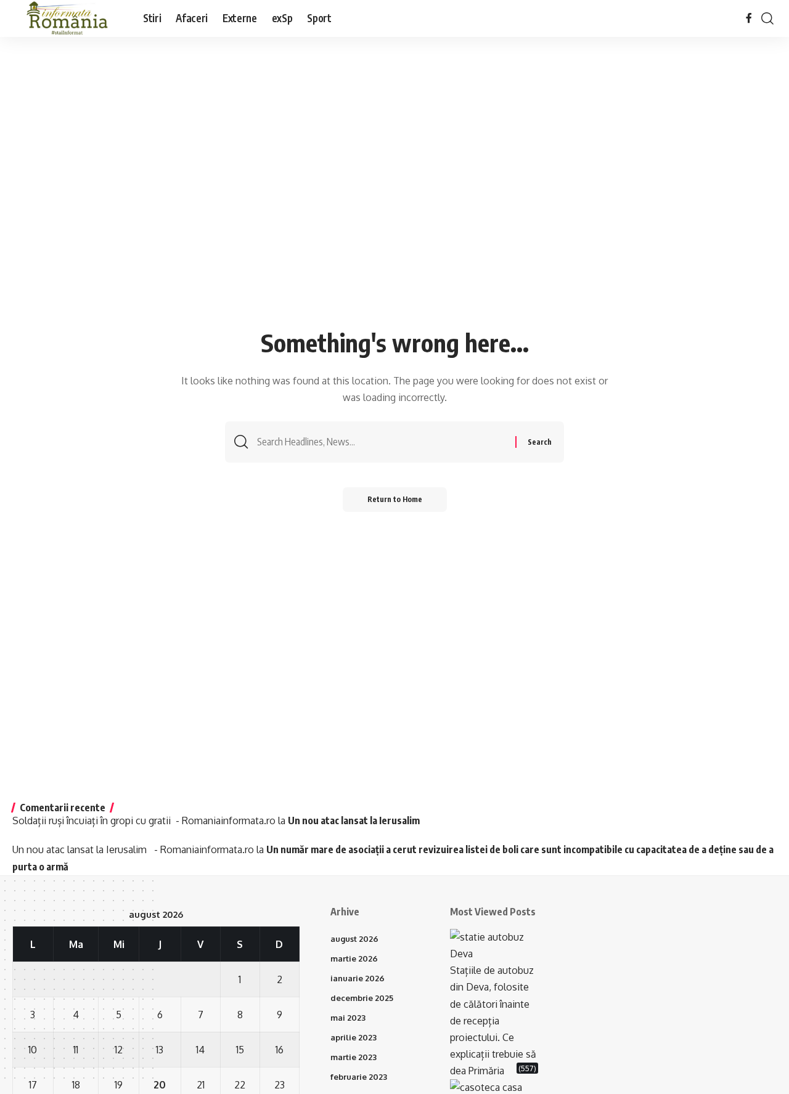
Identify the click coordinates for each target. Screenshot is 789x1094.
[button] (767, 18)
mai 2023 (348, 1018)
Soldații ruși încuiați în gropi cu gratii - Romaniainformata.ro (144, 820)
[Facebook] (749, 18)
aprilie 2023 (353, 1037)
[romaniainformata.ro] (67, 18)
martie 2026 (354, 958)
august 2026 (354, 939)
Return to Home (394, 499)
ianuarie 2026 (357, 978)
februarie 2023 (358, 1077)
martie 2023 (353, 1057)
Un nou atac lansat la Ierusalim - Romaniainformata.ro (133, 849)
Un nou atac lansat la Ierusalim (355, 820)
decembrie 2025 (361, 998)
